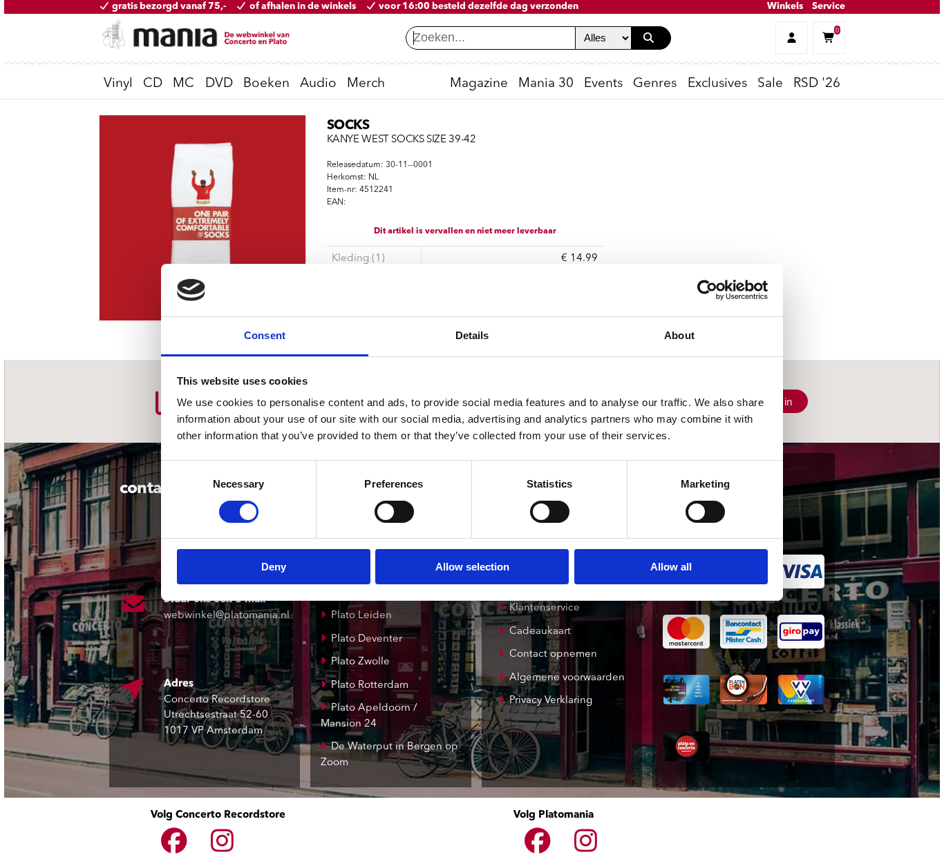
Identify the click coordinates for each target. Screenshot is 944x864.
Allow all (671, 567)
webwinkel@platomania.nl (227, 616)
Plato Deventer (366, 639)
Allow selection (472, 567)
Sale (770, 83)
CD (152, 83)
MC (183, 83)
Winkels (785, 6)
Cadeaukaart (540, 631)
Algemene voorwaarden (567, 678)
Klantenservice (544, 608)
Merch (366, 83)
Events (603, 83)
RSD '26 (816, 83)
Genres (655, 83)
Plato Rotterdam (369, 685)
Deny (273, 567)
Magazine (479, 83)
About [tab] (679, 335)
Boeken (266, 83)
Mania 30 (546, 83)
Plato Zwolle (360, 662)
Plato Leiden (361, 616)
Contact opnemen (553, 654)
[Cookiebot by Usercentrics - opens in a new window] (707, 290)
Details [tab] (472, 335)
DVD (219, 83)
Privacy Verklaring (550, 700)
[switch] (394, 512)
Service (828, 6)
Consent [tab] (264, 335)
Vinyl (118, 83)
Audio (318, 83)
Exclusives (717, 83)
